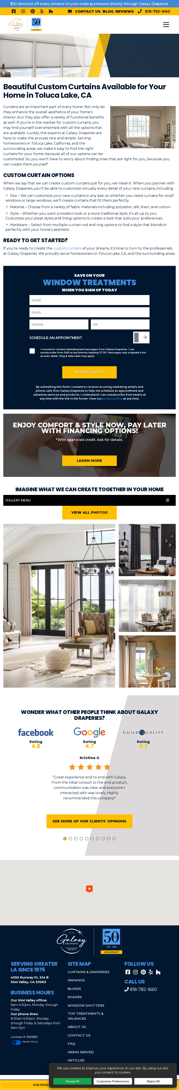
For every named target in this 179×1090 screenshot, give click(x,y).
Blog (108, 11)
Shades (75, 997)
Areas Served (81, 1052)
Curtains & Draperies (88, 972)
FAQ (71, 1043)
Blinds (74, 989)
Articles (76, 1060)
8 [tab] (104, 839)
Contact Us (79, 1035)
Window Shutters (86, 1005)
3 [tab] (76, 839)
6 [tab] (93, 839)
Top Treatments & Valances (85, 1016)
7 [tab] (98, 839)
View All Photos (89, 512)
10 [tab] (115, 839)
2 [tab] (71, 839)
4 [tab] (82, 839)
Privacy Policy (30, 1042)
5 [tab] (87, 839)
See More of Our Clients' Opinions (89, 821)
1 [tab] (65, 839)
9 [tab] (109, 839)
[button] (89, 889)
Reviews (124, 11)
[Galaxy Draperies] (25, 24)
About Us (77, 1027)
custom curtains (67, 248)
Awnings (76, 980)
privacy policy (112, 398)
